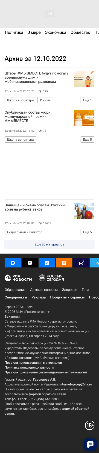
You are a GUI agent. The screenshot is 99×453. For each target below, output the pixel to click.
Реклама (39, 297)
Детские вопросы (44, 290)
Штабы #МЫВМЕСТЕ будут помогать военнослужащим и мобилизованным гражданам (36, 77)
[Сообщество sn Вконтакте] (47, 262)
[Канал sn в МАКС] (13, 262)
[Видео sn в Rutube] (81, 262)
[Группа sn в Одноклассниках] (64, 262)
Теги (85, 290)
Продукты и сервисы (67, 297)
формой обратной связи (47, 394)
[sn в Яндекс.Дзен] (30, 262)
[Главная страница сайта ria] (27, 43)
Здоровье (69, 290)
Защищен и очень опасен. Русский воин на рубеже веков (35, 207)
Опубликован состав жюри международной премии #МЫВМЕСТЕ (27, 116)
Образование (15, 290)
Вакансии (12, 316)
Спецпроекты (16, 297)
